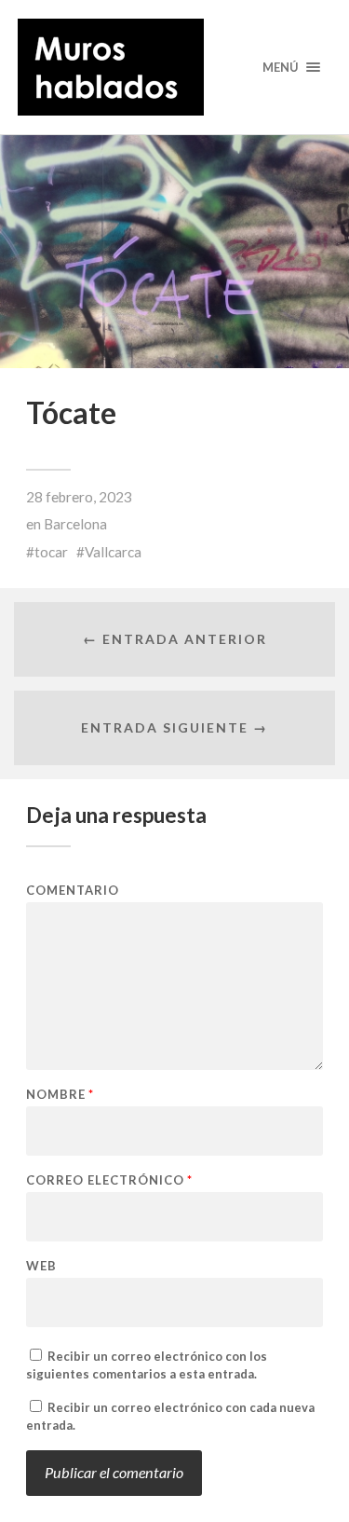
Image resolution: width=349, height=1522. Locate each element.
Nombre (60, 1095)
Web (41, 1266)
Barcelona (75, 523)
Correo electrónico (109, 1180)
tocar (51, 551)
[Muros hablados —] (175, 67)
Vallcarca (113, 551)
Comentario (72, 890)
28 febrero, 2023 (79, 496)
